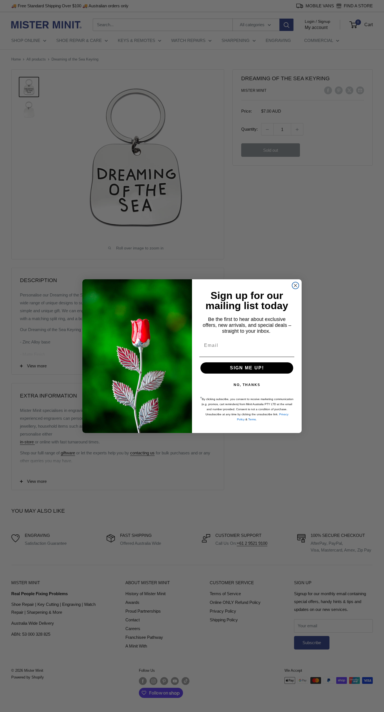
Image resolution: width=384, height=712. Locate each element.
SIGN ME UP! (247, 367)
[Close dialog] (295, 285)
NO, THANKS (247, 385)
